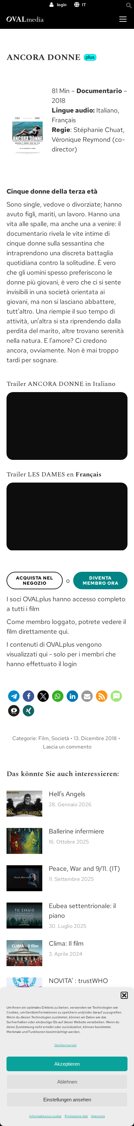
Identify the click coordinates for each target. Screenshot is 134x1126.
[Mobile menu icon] (122, 19)
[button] (124, 995)
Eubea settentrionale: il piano (82, 911)
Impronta (98, 1116)
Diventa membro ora (100, 580)
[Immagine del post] (24, 804)
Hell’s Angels (67, 794)
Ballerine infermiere (76, 831)
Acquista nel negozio (34, 580)
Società (60, 738)
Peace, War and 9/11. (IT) (84, 868)
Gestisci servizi (65, 1045)
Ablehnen (67, 1081)
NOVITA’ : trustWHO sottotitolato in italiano (82, 985)
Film (43, 738)
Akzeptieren (67, 1064)
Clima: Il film (66, 943)
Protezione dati (76, 1116)
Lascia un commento (67, 746)
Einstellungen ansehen (67, 1099)
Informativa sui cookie (45, 1116)
